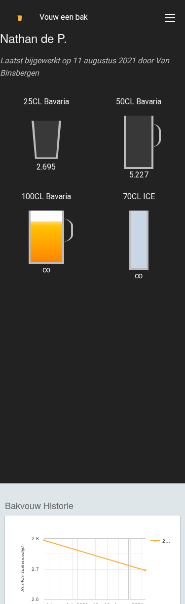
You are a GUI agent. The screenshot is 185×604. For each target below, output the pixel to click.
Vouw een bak (63, 17)
